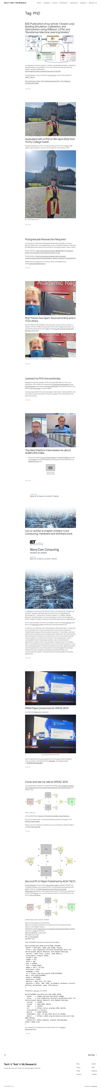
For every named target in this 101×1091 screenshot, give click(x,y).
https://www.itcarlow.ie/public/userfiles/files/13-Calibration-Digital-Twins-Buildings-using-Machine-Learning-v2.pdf (49, 252)
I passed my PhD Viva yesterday (43, 378)
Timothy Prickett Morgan (48, 457)
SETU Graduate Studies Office (50, 81)
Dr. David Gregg (30, 885)
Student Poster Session (32, 821)
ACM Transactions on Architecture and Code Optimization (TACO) (54, 929)
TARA (47, 329)
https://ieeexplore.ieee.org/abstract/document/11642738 (42, 71)
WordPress (94, 1086)
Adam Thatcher (30, 77)
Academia (46, 3)
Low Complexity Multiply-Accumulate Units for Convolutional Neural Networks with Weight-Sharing (49, 787)
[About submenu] (41, 2)
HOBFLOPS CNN (33, 461)
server (36, 893)
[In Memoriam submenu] (67, 2)
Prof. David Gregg (35, 388)
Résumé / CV (93, 3)
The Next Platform (63, 457)
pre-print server (35, 895)
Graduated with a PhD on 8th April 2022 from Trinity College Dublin (50, 140)
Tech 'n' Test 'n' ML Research (15, 3)
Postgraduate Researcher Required (45, 239)
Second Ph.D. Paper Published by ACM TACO (50, 881)
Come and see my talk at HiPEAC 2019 (46, 781)
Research (83, 3)
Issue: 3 (35, 931)
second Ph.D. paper (52, 885)
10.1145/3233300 (33, 937)
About (39, 3)
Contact (55, 3)
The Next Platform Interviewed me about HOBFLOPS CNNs (48, 451)
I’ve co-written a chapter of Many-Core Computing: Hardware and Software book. (49, 532)
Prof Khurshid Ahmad (51, 386)
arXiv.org (36, 991)
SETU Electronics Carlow (33, 81)
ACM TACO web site (33, 827)
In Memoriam (63, 3)
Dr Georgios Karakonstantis (60, 384)
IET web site (67, 623)
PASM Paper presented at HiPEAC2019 (47, 708)
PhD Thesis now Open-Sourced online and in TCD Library (50, 319)
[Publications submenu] (78, 2)
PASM (36, 712)
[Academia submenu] (50, 2)
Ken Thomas (52, 75)
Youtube (33, 459)
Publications (74, 3)
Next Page (92, 1055)
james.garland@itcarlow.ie (37, 264)
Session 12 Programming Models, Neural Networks (53, 816)
